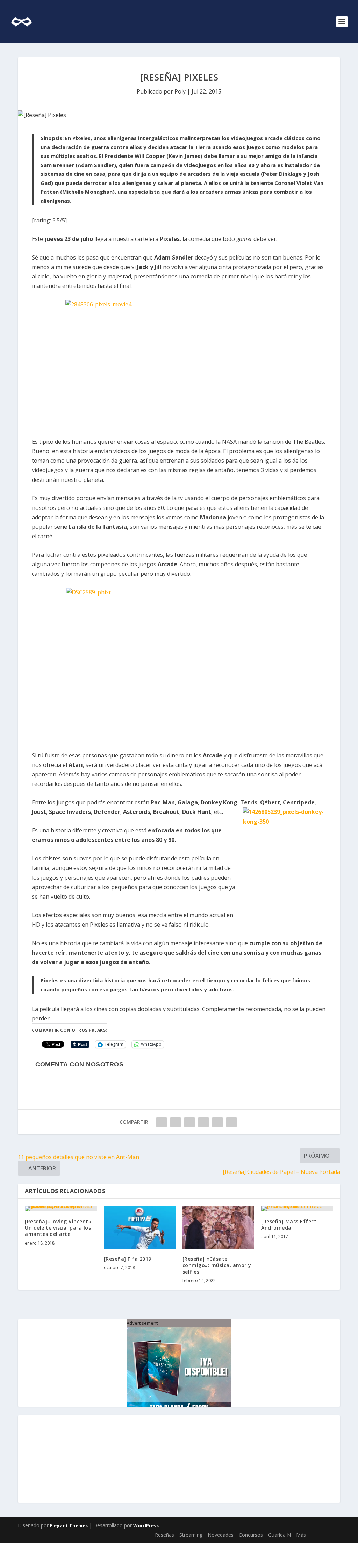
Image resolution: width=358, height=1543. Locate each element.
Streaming (190, 1534)
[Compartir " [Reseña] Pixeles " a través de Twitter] (175, 1122)
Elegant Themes (69, 1525)
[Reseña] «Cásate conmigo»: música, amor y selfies (216, 1265)
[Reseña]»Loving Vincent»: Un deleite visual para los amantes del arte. (59, 1227)
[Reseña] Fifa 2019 (127, 1258)
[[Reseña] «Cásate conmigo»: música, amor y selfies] (218, 1227)
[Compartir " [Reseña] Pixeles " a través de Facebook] (162, 1122)
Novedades (221, 1534)
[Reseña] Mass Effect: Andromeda (289, 1224)
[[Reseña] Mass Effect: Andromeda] (297, 1208)
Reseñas (164, 1534)
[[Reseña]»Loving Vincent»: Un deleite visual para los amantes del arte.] (60, 1208)
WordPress (146, 1525)
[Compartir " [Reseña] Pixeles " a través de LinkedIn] (217, 1122)
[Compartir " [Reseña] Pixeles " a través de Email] (231, 1122)
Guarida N (279, 1534)
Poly (180, 91)
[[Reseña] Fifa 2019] (140, 1227)
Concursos (251, 1534)
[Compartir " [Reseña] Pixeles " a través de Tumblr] (189, 1122)
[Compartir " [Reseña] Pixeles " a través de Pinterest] (203, 1122)
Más (301, 1534)
